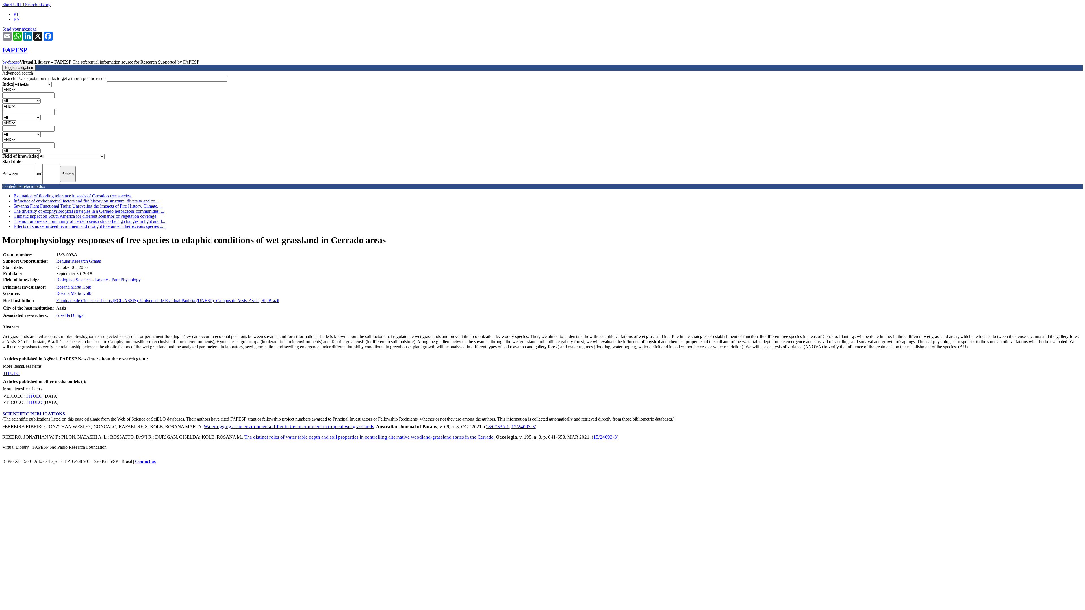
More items (13, 366)
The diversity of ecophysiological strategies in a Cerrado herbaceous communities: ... (89, 211)
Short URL (12, 4)
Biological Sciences (73, 279)
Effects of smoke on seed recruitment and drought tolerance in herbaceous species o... (90, 226)
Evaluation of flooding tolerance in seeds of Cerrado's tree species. (73, 195)
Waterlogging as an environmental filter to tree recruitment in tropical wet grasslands (289, 426)
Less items (32, 366)
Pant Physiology (126, 279)
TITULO (11, 373)
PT (16, 14)
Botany (101, 279)
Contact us (145, 461)
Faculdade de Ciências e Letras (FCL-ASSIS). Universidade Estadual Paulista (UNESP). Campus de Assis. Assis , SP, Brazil (167, 300)
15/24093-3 (523, 426)
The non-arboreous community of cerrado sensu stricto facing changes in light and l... (89, 221)
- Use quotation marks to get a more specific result (54, 78)
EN (17, 19)
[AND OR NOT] (9, 89)
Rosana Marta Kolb (73, 287)
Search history (38, 4)
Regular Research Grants (78, 261)
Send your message (19, 29)
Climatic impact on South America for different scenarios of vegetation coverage (85, 216)
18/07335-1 (497, 426)
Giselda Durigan (71, 315)
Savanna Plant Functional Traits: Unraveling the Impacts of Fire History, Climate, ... (88, 206)
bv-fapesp (11, 62)
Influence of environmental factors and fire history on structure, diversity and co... (86, 201)
